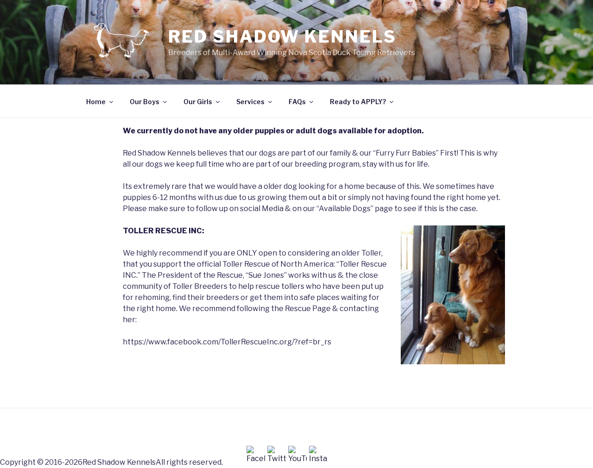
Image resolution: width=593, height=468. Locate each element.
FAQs (297, 102)
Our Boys (144, 102)
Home (96, 102)
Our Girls (197, 102)
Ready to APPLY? (358, 102)
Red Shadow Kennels (282, 36)
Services (250, 102)
